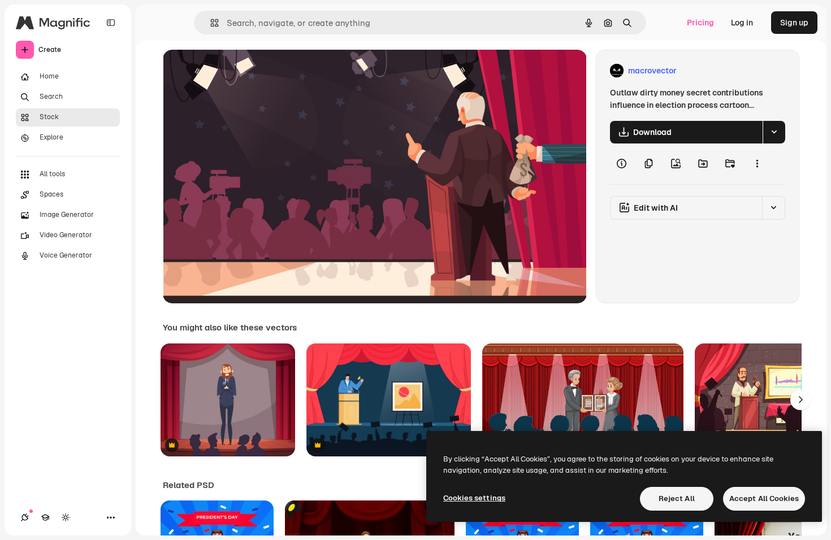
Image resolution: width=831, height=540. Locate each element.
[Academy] (45, 517)
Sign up (794, 23)
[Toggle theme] (66, 517)
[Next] (800, 399)
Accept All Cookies (764, 498)
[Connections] (25, 517)
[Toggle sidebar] (111, 23)
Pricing (700, 23)
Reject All (677, 498)
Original (235, 71)
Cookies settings (474, 498)
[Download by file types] (774, 132)
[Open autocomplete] (210, 23)
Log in (742, 23)
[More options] (757, 164)
